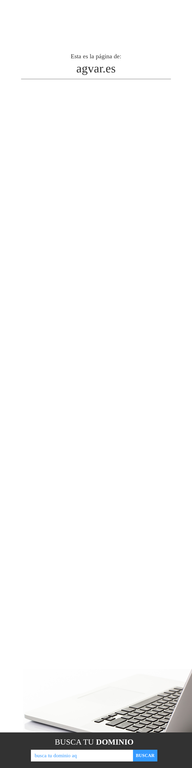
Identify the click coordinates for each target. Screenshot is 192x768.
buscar (145, 755)
